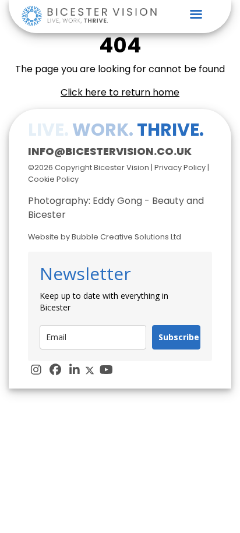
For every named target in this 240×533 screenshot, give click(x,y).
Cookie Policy (53, 179)
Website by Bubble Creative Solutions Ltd (104, 237)
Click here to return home (120, 92)
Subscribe (178, 337)
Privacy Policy (180, 167)
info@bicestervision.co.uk (110, 151)
